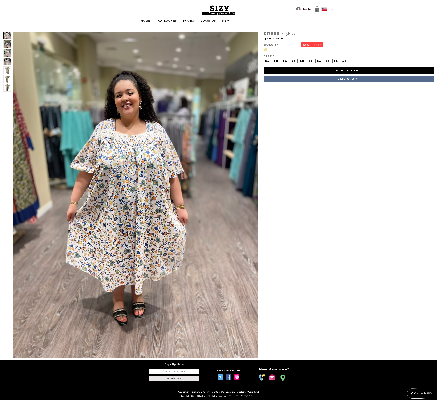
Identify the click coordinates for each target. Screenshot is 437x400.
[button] (317, 9)
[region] (182, 20)
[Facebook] (228, 377)
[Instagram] (236, 377)
